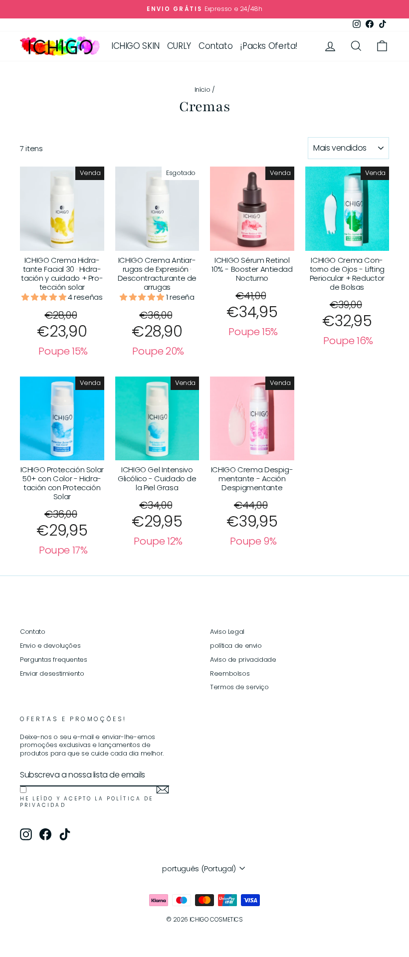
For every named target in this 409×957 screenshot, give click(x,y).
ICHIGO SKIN (135, 46)
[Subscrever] (162, 789)
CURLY (179, 46)
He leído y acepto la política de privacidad (86, 802)
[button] (44, 297)
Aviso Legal (227, 631)
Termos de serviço (239, 687)
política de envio (236, 645)
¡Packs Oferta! (269, 46)
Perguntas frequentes (53, 659)
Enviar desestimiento (52, 673)
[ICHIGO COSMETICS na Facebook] (45, 834)
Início (202, 89)
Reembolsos (229, 673)
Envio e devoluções (50, 645)
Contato (215, 46)
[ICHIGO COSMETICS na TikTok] (65, 834)
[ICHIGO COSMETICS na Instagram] (26, 834)
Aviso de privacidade (243, 659)
